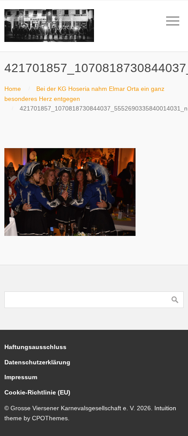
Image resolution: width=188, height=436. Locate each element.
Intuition (165, 408)
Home (12, 88)
